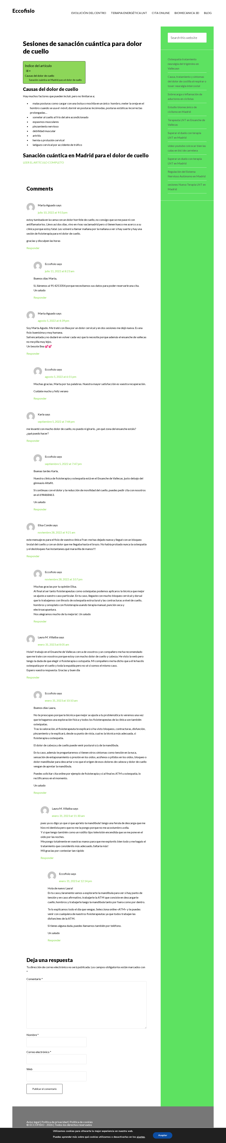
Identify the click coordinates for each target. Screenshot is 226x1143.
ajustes (141, 1137)
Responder (33, 248)
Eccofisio (23, 10)
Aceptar (162, 1135)
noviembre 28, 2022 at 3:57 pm (63, 579)
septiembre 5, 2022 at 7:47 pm (63, 463)
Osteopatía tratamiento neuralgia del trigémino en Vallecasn (183, 63)
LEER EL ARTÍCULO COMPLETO (43, 162)
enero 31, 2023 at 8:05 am (53, 644)
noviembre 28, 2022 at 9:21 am (56, 532)
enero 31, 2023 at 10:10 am (61, 700)
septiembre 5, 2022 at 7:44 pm (56, 421)
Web (29, 1069)
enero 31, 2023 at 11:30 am (68, 815)
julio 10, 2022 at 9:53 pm (52, 212)
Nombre (32, 1034)
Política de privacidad (54, 1122)
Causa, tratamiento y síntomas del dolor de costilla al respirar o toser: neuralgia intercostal (187, 81)
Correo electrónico (38, 1052)
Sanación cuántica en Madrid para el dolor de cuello (55, 79)
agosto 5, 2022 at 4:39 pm (53, 320)
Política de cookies (81, 1122)
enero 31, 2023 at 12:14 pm (75, 881)
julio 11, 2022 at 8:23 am (59, 271)
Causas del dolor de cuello (39, 75)
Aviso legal (33, 1122)
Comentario (34, 979)
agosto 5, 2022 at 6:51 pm (60, 376)
